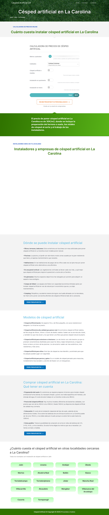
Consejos (85, 3)
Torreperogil (43, 500)
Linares (43, 465)
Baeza (88, 473)
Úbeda (88, 465)
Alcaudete (43, 489)
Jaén (15, 17)
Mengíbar (66, 489)
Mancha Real (88, 481)
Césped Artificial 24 (21, 3)
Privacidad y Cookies (68, 512)
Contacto (93, 3)
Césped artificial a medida (35, 72)
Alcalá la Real (43, 473)
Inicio (77, 3)
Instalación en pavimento (38, 80)
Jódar (65, 481)
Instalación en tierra (36, 87)
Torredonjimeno (43, 481)
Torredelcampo (21, 481)
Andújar (65, 465)
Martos (21, 473)
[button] (54, 101)
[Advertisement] (54, 168)
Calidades (33, 64)
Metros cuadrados (35, 56)
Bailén (65, 473)
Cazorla (21, 500)
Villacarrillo (21, 489)
